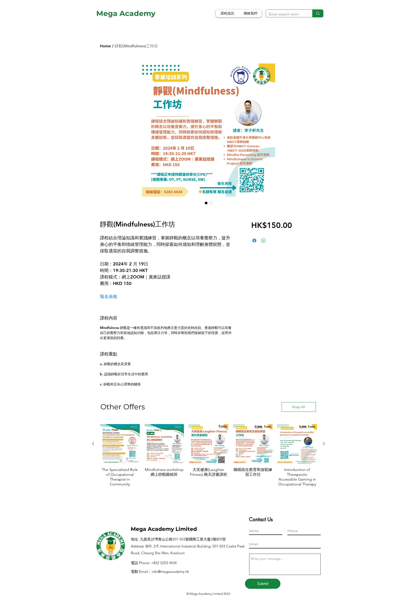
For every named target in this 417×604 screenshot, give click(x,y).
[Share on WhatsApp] (263, 240)
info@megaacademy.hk (170, 571)
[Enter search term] (317, 13)
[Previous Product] (93, 444)
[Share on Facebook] (254, 240)
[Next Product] (324, 444)
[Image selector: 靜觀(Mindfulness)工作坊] (206, 202)
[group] (208, 458)
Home (105, 46)
